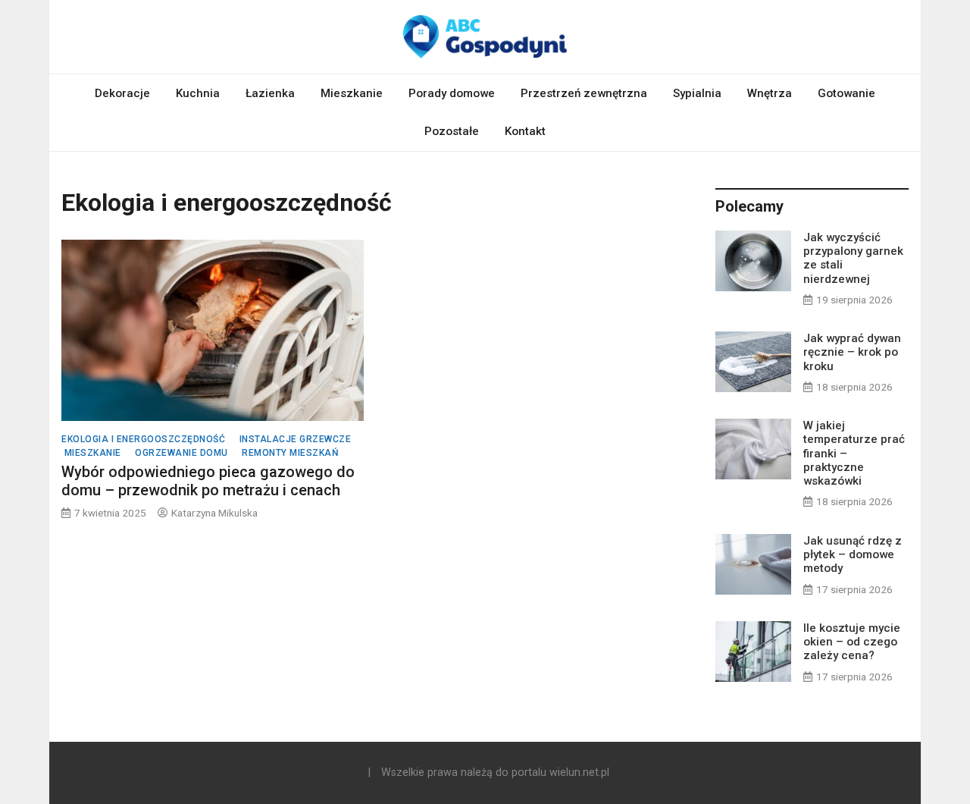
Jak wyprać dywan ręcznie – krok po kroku (852, 351)
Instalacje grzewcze (295, 439)
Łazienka (270, 93)
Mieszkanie (352, 93)
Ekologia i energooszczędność (143, 439)
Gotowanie (846, 93)
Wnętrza (769, 93)
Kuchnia (198, 93)
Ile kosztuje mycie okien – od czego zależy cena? (851, 641)
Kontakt (525, 131)
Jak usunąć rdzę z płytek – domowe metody (852, 554)
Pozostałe (451, 131)
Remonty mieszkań (290, 453)
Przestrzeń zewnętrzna (584, 93)
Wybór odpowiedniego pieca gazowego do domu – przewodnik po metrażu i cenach (208, 481)
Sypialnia (697, 93)
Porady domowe (451, 93)
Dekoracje (122, 93)
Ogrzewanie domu (181, 453)
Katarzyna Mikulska (214, 513)
